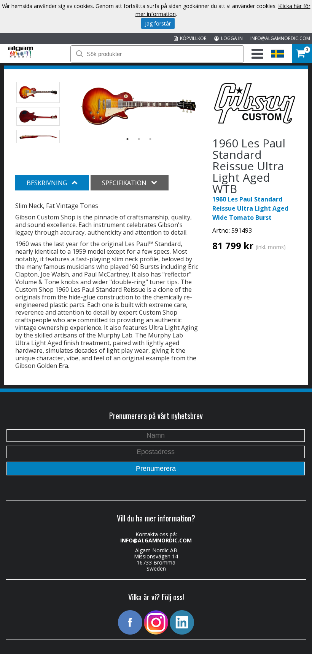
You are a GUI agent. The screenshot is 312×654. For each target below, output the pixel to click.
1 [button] (127, 139)
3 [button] (150, 139)
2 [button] (139, 139)
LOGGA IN (231, 38)
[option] (138, 106)
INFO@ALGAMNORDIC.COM (280, 38)
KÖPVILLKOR (192, 38)
